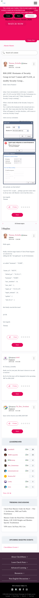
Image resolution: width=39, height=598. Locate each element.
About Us (24, 596)
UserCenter (31, 596)
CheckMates (11, 547)
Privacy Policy (29, 10)
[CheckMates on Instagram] (26, 589)
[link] (12, 589)
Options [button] (35, 45)
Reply (17, 215)
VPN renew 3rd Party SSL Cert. (15, 527)
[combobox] (19, 53)
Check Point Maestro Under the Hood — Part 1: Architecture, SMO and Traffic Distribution (19, 511)
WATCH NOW (15, 24)
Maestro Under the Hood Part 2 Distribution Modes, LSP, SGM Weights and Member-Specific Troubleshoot (19, 520)
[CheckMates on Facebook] (23, 589)
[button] (8, 16)
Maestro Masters (9, 45)
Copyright (7, 596)
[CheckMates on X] (16, 589)
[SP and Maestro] (3, 223)
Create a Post (31, 40)
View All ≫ (7, 493)
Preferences (31, 16)
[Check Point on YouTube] (20, 589)
